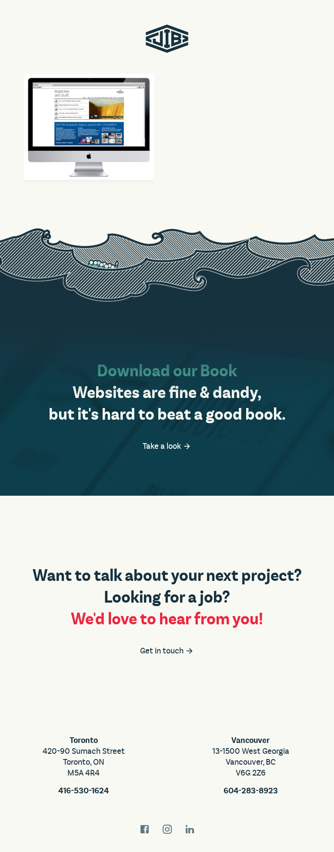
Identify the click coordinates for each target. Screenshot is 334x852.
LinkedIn (189, 829)
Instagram (167, 829)
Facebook (144, 829)
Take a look (163, 446)
